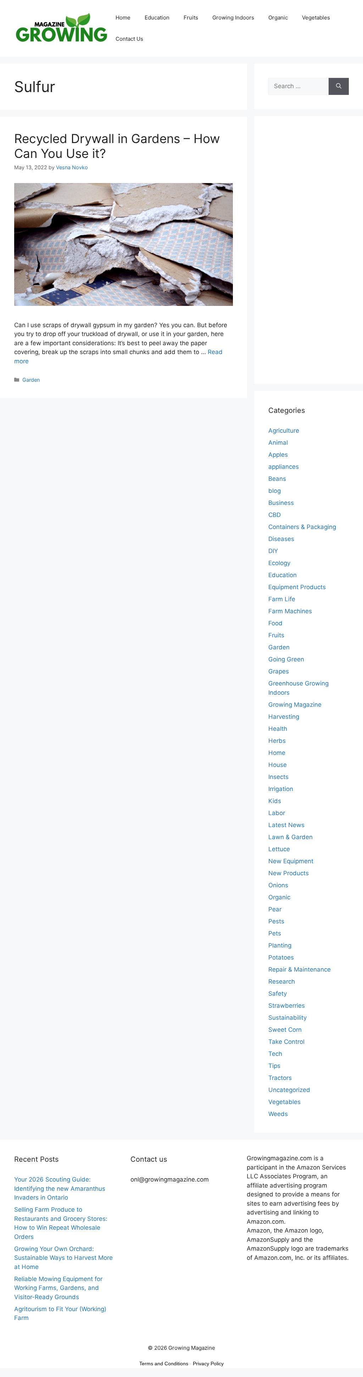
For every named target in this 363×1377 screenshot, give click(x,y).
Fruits (191, 17)
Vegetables (316, 17)
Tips (274, 1065)
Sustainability (287, 1017)
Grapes (278, 671)
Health (277, 728)
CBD (274, 514)
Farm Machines (290, 611)
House (277, 764)
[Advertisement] (308, 254)
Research (281, 981)
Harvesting (283, 716)
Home (123, 17)
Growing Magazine (295, 704)
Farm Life (281, 599)
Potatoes (281, 957)
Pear (274, 909)
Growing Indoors (233, 17)
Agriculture (283, 430)
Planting (279, 945)
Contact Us (129, 38)
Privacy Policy (208, 1363)
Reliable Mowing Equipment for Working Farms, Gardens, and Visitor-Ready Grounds (58, 1288)
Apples (278, 454)
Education (157, 17)
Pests (276, 921)
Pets (274, 933)
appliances (283, 466)
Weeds (278, 1113)
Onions (278, 885)
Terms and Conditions (163, 1363)
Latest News (286, 825)
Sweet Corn (285, 1029)
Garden (31, 380)
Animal (278, 442)
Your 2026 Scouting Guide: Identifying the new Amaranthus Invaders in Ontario (59, 1188)
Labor (276, 812)
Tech (275, 1053)
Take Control (286, 1041)
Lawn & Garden (290, 837)
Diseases (281, 538)
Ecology (279, 563)
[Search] (339, 86)
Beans (277, 478)
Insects (278, 776)
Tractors (280, 1077)
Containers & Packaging (302, 526)
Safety (277, 993)
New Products (288, 873)
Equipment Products (297, 587)
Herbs (277, 740)
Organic (278, 17)
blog (274, 490)
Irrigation (280, 788)
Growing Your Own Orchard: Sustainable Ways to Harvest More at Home (63, 1257)
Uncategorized (289, 1089)
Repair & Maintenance (299, 969)
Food (275, 623)
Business (281, 502)
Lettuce (279, 849)
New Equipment (290, 861)
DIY (273, 550)
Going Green (286, 659)
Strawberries (286, 1005)
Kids (274, 800)
